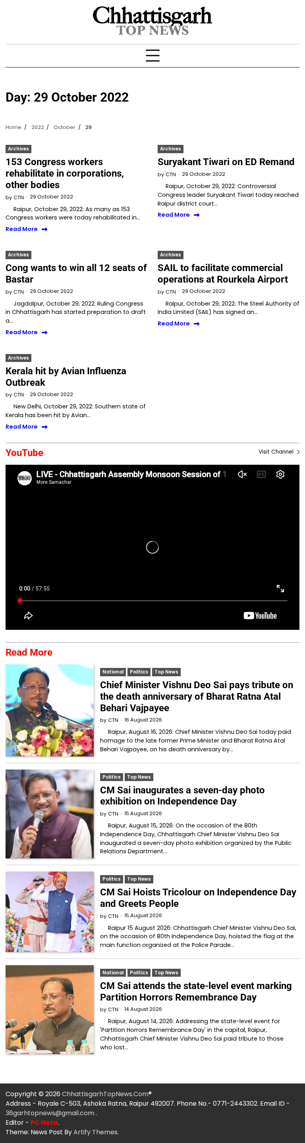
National (113, 672)
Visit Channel (277, 452)
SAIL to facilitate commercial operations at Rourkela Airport (223, 273)
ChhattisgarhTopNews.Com (105, 1094)
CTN (19, 197)
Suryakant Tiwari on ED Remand (226, 161)
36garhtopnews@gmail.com (51, 1113)
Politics (139, 672)
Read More (22, 229)
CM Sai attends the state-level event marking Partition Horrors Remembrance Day (196, 991)
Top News (166, 672)
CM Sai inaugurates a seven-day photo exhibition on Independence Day (182, 796)
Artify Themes (95, 1132)
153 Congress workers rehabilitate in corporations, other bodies (65, 173)
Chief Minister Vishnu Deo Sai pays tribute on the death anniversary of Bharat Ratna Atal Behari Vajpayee (196, 696)
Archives (18, 149)
